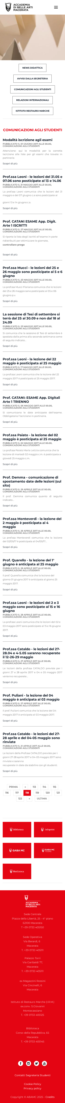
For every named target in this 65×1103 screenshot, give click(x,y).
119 (37, 792)
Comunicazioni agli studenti (32, 89)
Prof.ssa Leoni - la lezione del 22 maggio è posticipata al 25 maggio (32, 361)
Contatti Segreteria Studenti (33, 1075)
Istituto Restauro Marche (32, 110)
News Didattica (32, 67)
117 (17, 792)
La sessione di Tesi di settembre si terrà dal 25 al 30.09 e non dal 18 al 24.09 (31, 318)
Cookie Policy (32, 1084)
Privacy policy (32, 1088)
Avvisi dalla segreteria (32, 78)
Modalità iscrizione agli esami (27, 140)
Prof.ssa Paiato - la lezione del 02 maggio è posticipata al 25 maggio (32, 437)
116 (7, 792)
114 (44, 786)
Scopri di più (10, 163)
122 (20, 798)
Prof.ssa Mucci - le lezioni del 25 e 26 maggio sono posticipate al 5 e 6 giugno (32, 272)
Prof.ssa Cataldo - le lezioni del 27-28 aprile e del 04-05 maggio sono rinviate (31, 738)
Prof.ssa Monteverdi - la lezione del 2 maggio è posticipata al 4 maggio (32, 523)
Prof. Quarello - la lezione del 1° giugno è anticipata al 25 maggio (30, 562)
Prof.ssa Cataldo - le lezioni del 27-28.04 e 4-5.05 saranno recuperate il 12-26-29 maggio (31, 653)
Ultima (42, 798)
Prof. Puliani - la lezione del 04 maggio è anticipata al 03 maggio (31, 697)
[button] (56, 7)
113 (34, 786)
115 (54, 786)
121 (58, 792)
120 (48, 792)
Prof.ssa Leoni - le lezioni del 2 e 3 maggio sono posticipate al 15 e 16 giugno (31, 607)
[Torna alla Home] (21, 7)
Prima (13, 786)
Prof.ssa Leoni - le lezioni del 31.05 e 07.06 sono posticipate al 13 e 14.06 (32, 179)
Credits (50, 1097)
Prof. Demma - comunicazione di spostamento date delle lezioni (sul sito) (32, 481)
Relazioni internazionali (32, 100)
